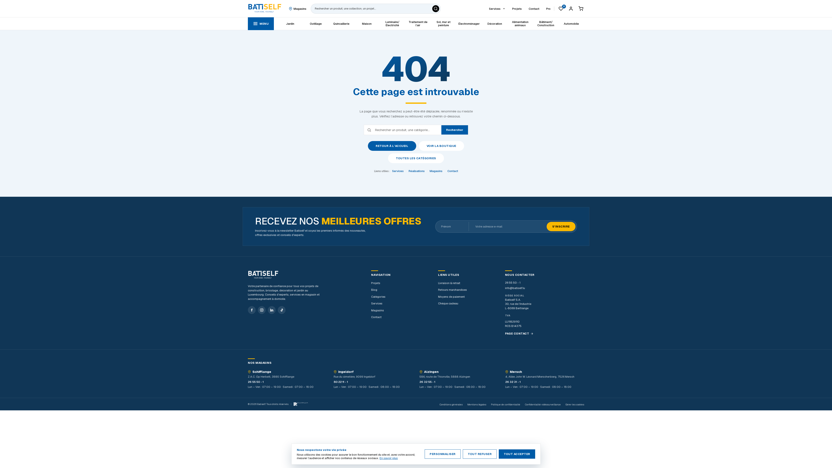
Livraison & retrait (449, 283)
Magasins (436, 171)
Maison (367, 24)
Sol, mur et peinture (443, 23)
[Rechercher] (435, 8)
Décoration (495, 24)
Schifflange (261, 372)
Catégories (378, 297)
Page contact (517, 333)
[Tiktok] (282, 310)
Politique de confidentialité (505, 404)
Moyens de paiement (451, 297)
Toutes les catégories (416, 158)
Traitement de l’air (418, 23)
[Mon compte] (571, 8)
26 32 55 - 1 (427, 382)
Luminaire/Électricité (392, 23)
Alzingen (431, 372)
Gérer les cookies (575, 404)
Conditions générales (451, 404)
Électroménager (469, 24)
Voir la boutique (441, 146)
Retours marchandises (452, 290)
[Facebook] (252, 310)
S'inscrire (561, 226)
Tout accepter (517, 454)
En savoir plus (389, 458)
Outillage (316, 24)
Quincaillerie (341, 24)
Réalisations (417, 171)
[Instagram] (262, 310)
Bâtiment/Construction (545, 23)
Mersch (516, 372)
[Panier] (581, 8)
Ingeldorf (346, 372)
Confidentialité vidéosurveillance (543, 404)
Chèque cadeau (448, 303)
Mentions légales (476, 404)
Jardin (290, 24)
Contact (452, 171)
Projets (375, 283)
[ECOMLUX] (301, 404)
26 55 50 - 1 (512, 282)
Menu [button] (264, 24)
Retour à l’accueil (392, 146)
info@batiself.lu (515, 288)
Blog (374, 290)
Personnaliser (443, 454)
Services (398, 171)
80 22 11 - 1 (341, 382)
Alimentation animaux (520, 23)
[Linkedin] (272, 310)
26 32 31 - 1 (513, 382)
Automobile (571, 24)
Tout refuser (480, 454)
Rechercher (454, 130)
